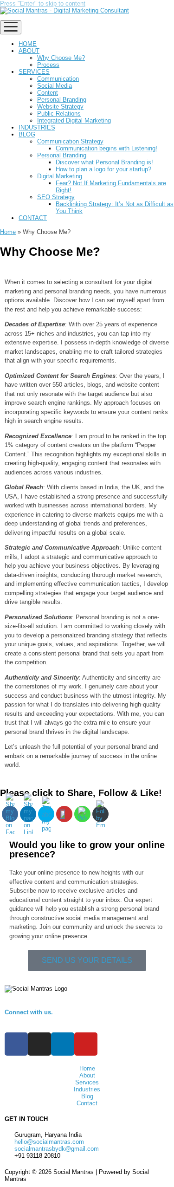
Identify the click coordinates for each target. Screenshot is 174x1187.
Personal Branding (61, 99)
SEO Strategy (56, 197)
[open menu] (10, 27)
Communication (58, 78)
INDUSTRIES (37, 127)
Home (8, 231)
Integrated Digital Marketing (74, 120)
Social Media (54, 85)
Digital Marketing (59, 176)
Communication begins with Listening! (106, 148)
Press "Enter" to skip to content (42, 3)
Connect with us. (29, 1012)
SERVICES (34, 71)
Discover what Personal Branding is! (104, 162)
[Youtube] (85, 1044)
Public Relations (59, 113)
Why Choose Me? (61, 57)
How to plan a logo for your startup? (103, 169)
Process (48, 64)
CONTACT (33, 217)
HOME (28, 43)
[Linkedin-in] (62, 1044)
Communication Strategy (70, 141)
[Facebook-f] (16, 1044)
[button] (87, 960)
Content (47, 92)
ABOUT (29, 50)
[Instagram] (39, 1044)
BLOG (27, 134)
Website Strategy (60, 106)
